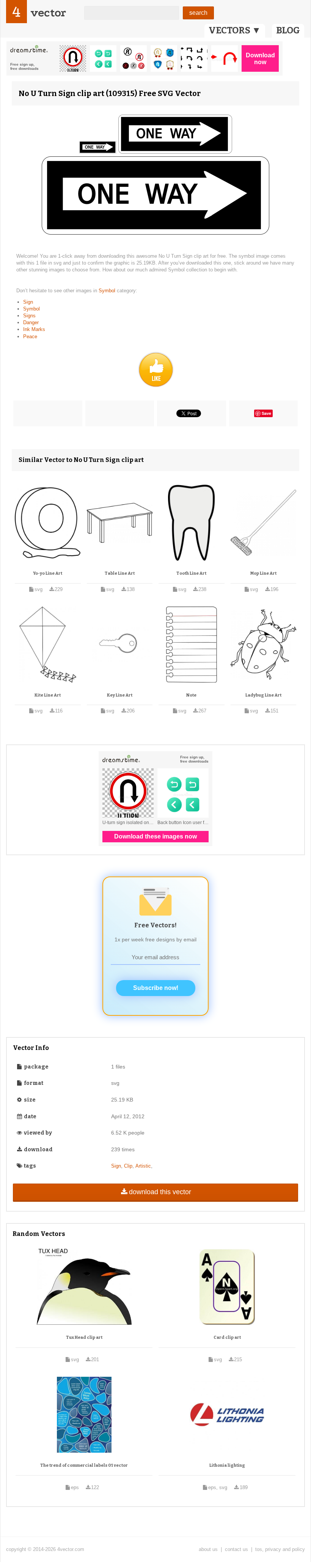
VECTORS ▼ (235, 30)
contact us (236, 1549)
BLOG (288, 30)
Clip (128, 1166)
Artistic (143, 1166)
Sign (28, 302)
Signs (29, 315)
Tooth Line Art (191, 573)
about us (208, 1549)
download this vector (160, 1192)
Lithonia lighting (227, 1465)
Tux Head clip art (84, 1337)
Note (191, 695)
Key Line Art (119, 695)
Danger (31, 322)
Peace (30, 336)
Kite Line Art (48, 695)
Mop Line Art (263, 573)
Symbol (108, 290)
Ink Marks (34, 329)
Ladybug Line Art (263, 695)
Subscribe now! (155, 988)
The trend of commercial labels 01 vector (84, 1465)
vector (48, 12)
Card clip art (227, 1337)
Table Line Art (120, 573)
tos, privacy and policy (280, 1549)
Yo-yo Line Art (47, 573)
